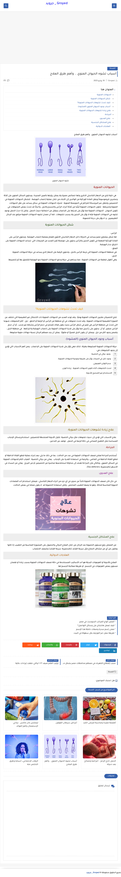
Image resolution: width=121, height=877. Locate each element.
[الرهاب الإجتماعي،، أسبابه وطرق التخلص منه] (21, 746)
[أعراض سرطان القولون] (60, 708)
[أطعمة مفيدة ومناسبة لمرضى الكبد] (99, 708)
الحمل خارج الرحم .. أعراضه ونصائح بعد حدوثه (100, 763)
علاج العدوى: (105, 119)
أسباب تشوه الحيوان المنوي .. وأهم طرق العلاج (61, 763)
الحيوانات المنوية (104, 95)
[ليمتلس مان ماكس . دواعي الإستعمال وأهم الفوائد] (21, 708)
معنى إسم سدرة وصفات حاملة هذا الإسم (95, 629)
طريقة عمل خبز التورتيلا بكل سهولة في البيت (94, 633)
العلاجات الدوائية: (103, 127)
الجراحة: (108, 115)
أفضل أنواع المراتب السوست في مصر (96, 622)
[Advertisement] (60, 39)
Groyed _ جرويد (57, 3)
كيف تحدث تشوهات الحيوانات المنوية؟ (94, 103)
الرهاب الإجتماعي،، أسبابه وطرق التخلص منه (23, 763)
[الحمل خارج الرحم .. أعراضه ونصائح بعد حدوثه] (99, 746)
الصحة (112, 69)
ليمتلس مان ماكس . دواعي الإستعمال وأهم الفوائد (25, 724)
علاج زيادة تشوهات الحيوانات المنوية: (95, 111)
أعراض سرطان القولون (66, 723)
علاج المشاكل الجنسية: (101, 123)
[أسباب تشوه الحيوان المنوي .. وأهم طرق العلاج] (60, 746)
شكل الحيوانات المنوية (101, 99)
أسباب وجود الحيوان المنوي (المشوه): (94, 107)
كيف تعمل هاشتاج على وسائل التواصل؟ (96, 626)
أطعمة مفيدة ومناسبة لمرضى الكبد (99, 723)
